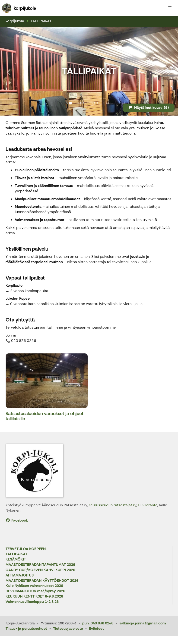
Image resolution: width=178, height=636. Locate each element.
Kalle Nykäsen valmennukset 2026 (34, 586)
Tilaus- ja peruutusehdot (26, 628)
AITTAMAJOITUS (20, 575)
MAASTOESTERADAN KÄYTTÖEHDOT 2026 (42, 581)
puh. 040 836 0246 (97, 623)
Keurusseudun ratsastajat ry (112, 505)
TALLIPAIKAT (41, 21)
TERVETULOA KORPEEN (26, 549)
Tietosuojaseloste (68, 628)
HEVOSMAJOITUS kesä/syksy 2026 (35, 591)
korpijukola (15, 21)
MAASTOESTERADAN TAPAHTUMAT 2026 (40, 565)
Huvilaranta (147, 505)
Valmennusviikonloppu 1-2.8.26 (32, 602)
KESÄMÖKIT (16, 559)
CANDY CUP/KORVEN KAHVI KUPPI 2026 (40, 570)
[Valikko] (170, 8)
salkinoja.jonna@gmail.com (142, 623)
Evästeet (96, 628)
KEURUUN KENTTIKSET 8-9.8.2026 (34, 596)
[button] (13, 71)
